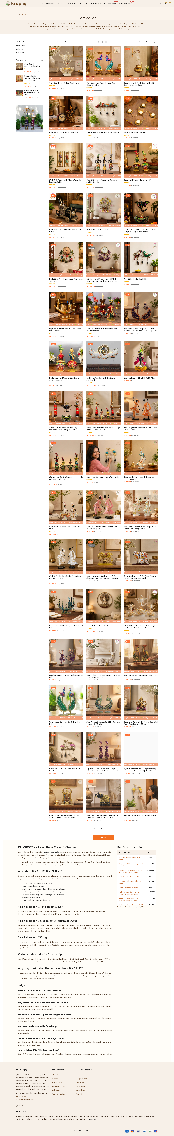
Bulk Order (56, 1090)
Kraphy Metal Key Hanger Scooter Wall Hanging (102, 477)
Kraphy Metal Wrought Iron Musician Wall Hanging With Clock (66, 280)
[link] (48, 3)
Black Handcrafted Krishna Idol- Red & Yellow (139, 378)
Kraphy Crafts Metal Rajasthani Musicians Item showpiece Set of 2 (64, 379)
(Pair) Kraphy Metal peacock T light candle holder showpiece (32, 78)
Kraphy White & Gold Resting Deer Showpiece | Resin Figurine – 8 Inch (103, 676)
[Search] (157, 3)
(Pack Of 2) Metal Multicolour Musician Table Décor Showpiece (101, 330)
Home (18, 14)
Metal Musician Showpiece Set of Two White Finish (64, 528)
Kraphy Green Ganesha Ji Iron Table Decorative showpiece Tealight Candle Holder (140, 231)
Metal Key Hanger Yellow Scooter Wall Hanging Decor (140, 816)
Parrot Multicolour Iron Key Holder (135, 279)
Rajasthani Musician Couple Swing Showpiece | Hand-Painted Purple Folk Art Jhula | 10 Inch (140, 770)
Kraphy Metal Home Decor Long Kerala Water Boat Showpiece (65, 330)
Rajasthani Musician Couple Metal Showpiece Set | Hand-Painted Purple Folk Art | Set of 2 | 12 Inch (103, 770)
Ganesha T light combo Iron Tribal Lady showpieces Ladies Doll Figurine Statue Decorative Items (63, 429)
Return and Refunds (59, 1086)
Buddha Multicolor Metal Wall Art (97, 626)
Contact (54, 1079)
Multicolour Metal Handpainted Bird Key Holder (102, 133)
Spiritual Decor (81, 1090)
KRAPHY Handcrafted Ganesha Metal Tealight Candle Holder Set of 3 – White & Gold (139, 627)
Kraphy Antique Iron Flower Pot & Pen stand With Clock (32, 92)
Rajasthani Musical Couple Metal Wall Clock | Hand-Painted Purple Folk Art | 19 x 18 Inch (101, 280)
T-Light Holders (81, 1079)
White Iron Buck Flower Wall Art (97, 230)
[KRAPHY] (15, 3)
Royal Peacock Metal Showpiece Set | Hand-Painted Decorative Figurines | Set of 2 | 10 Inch (140, 330)
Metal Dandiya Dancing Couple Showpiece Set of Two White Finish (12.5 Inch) (140, 528)
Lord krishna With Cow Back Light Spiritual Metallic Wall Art (100, 379)
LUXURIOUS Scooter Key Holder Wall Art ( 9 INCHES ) (64, 770)
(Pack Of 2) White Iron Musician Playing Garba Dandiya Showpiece (65, 577)
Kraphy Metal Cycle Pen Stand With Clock (63, 133)
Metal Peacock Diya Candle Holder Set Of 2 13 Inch (140, 676)
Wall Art (79, 1094)
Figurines (79, 1075)
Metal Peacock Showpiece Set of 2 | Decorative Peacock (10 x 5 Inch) (103, 723)
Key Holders (80, 1082)
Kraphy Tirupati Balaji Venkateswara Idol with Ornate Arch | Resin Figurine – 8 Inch (64, 816)
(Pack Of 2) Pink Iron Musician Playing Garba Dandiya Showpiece (102, 528)
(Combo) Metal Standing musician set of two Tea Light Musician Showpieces (66, 478)
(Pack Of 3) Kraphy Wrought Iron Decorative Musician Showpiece (101, 181)
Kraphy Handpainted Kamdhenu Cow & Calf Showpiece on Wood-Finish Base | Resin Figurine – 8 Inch (103, 577)
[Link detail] (18, 1105)
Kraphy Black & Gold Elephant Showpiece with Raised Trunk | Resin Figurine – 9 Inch (102, 816)
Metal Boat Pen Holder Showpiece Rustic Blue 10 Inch (66, 627)
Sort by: (142, 42)
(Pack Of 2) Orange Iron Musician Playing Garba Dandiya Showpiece (140, 429)
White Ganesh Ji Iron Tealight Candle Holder (32, 65)
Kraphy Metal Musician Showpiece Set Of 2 (138, 180)
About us (55, 1075)
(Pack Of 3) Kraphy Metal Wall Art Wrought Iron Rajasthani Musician (65, 181)
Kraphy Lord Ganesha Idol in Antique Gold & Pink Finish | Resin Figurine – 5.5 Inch (141, 723)
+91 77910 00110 (22, 1096)
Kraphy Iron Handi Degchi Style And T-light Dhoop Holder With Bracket (139, 84)
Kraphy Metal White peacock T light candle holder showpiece (139, 478)
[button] (27, 69)
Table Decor (80, 1086)
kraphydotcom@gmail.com (25, 1099)
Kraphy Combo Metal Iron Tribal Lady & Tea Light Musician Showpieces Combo (103, 429)
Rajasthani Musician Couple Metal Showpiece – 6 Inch (66, 676)
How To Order (57, 1082)
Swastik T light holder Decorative (135, 133)
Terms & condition (58, 1094)
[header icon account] (161, 3)
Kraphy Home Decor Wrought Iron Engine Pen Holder (65, 231)
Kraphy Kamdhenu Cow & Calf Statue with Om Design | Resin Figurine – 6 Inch (140, 577)
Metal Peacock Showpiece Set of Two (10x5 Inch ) (64, 723)
